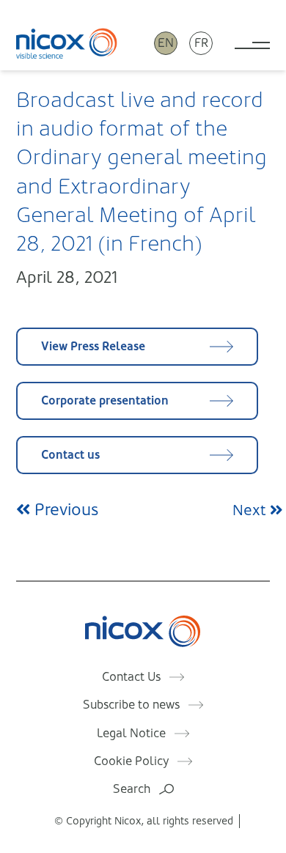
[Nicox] (66, 43)
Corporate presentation (105, 400)
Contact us (70, 455)
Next (251, 510)
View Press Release (93, 346)
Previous (64, 510)
